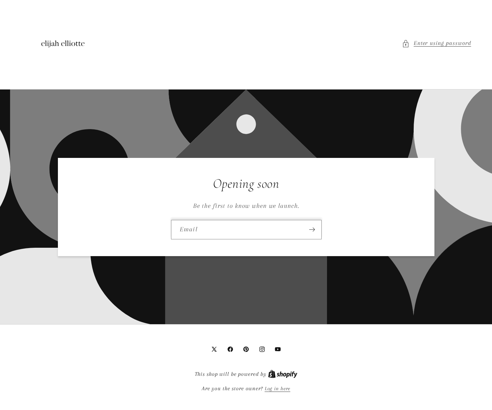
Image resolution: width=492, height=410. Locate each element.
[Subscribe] (312, 229)
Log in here (278, 389)
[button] (436, 43)
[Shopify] (283, 374)
